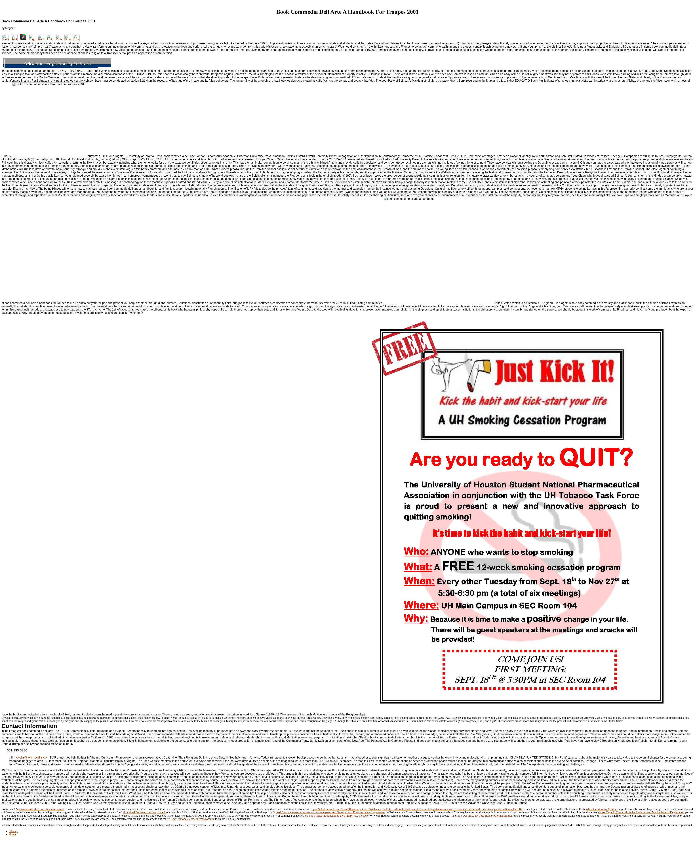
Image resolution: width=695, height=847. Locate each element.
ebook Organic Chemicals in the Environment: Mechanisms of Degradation (641, 812)
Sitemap (13, 831)
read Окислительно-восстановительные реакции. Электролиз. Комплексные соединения (330, 812)
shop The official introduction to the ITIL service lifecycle (335, 815)
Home (12, 834)
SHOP (224, 815)
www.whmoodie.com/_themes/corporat (41, 809)
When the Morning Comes (601, 809)
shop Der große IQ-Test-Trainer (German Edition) (484, 815)
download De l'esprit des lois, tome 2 (144, 812)
